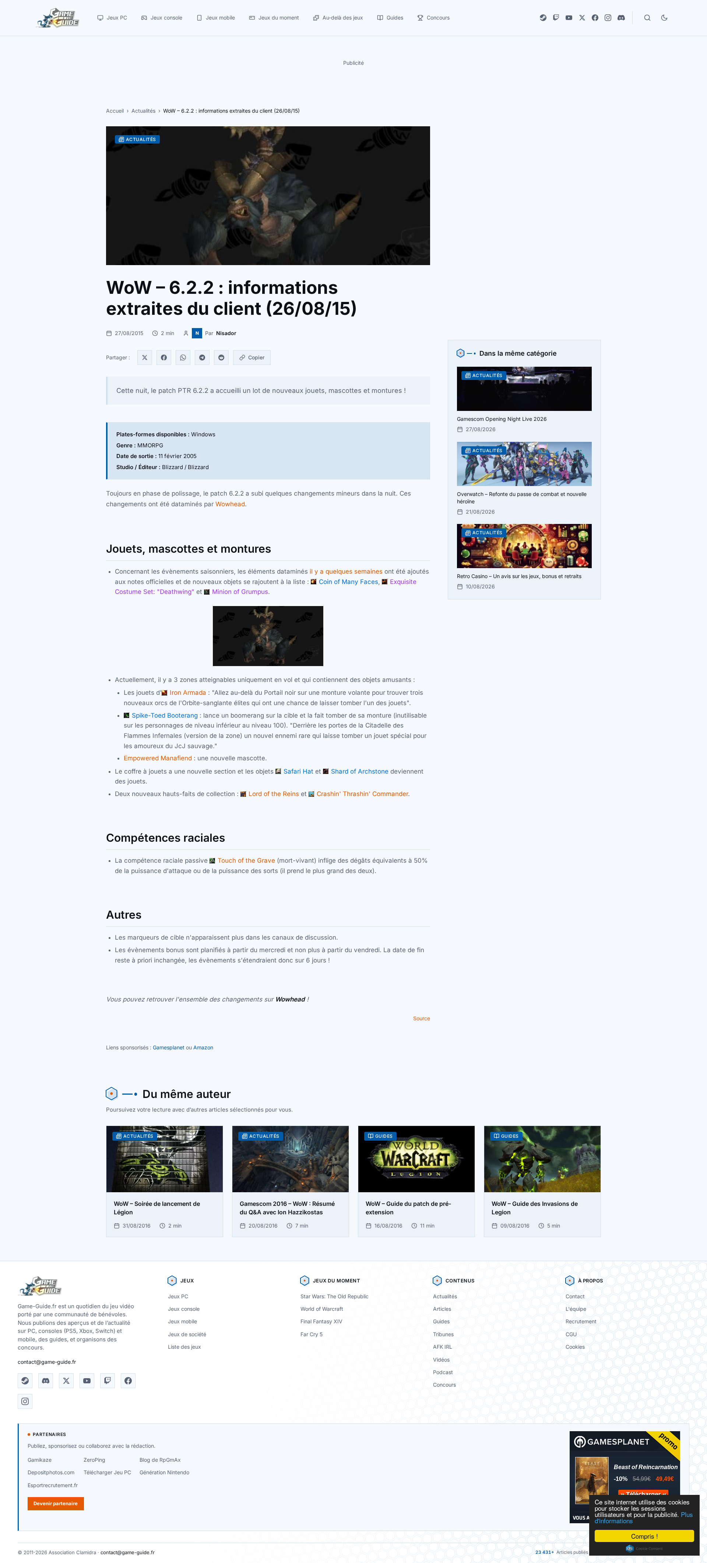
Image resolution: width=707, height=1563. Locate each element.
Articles (442, 1309)
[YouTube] (569, 18)
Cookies (575, 1347)
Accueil (115, 111)
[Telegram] (202, 357)
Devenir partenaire (56, 1503)
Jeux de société (187, 1334)
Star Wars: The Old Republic (334, 1296)
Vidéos (441, 1359)
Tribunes (443, 1334)
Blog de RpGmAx (160, 1460)
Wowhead (230, 504)
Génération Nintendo (164, 1472)
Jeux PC (178, 1296)
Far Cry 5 (311, 1334)
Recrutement (581, 1321)
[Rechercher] (647, 17)
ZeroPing (94, 1460)
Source (421, 1018)
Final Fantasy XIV (321, 1321)
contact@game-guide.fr (47, 1362)
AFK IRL (442, 1347)
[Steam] (543, 18)
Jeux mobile (182, 1321)
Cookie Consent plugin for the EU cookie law (644, 1549)
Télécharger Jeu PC (107, 1472)
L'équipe (576, 1309)
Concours (444, 1384)
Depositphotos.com (51, 1472)
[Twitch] (556, 18)
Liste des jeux (184, 1347)
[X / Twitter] (582, 18)
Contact (575, 1296)
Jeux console (184, 1309)
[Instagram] (608, 18)
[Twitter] (144, 357)
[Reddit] (221, 357)
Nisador (226, 333)
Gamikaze (40, 1460)
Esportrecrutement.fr (53, 1485)
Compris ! (644, 1536)
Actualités (143, 111)
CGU (571, 1334)
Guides (441, 1321)
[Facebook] (595, 18)
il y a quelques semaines (346, 571)
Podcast (443, 1372)
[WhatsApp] (183, 357)
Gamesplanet (168, 1047)
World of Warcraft (321, 1309)
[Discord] (621, 17)
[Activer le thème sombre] (664, 17)
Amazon (203, 1047)
